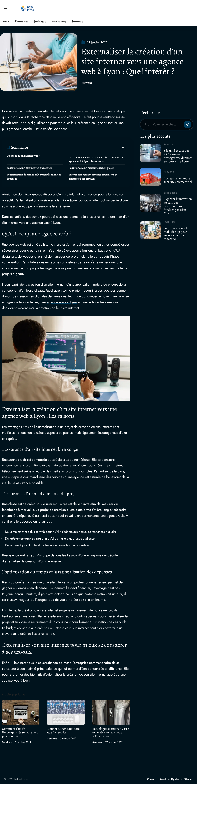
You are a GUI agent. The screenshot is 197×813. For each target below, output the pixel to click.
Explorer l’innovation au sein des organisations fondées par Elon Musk (178, 206)
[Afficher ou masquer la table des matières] (76, 147)
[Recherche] (190, 9)
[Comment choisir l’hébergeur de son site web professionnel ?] (20, 712)
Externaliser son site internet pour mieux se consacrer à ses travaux (93, 176)
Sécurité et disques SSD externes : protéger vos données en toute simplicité (178, 156)
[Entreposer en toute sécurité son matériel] (150, 177)
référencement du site (25, 538)
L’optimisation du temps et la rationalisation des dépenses (34, 176)
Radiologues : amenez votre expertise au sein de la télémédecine (110, 732)
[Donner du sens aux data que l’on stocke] (66, 712)
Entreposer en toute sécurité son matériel (178, 180)
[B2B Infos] (27, 8)
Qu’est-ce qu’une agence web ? (23, 156)
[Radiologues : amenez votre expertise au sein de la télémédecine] (111, 712)
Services (87, 82)
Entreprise (170, 193)
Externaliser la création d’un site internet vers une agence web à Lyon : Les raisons (96, 159)
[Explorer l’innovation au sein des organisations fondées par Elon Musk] (150, 203)
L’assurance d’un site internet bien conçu (29, 168)
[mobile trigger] (7, 8)
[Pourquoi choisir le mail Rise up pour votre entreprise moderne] (150, 230)
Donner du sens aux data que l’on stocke (63, 731)
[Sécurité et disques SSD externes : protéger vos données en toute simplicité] (150, 153)
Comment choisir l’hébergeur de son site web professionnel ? (20, 732)
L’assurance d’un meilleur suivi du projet (91, 168)
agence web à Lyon (62, 302)
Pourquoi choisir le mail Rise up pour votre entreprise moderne (176, 233)
